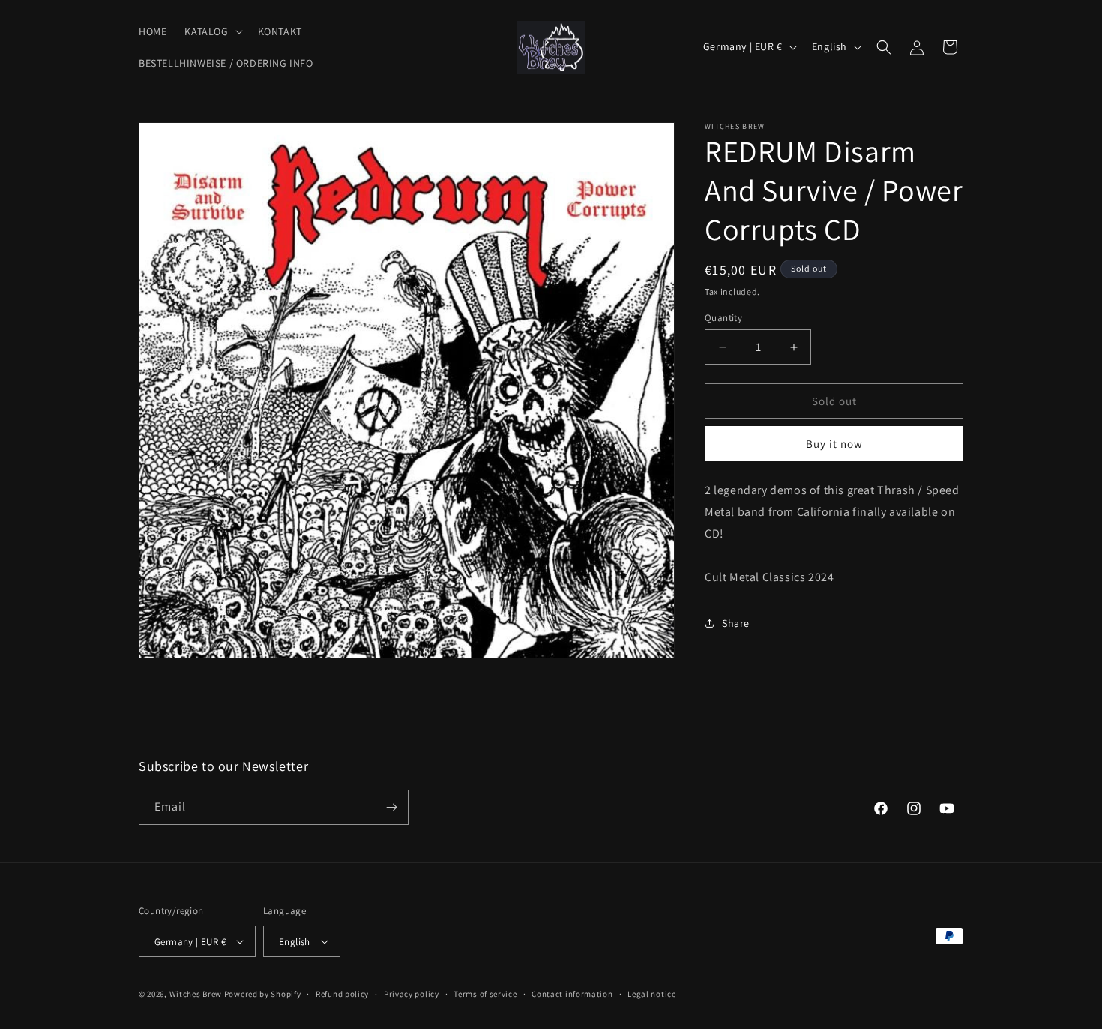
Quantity (723, 317)
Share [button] (736, 623)
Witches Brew (195, 993)
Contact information (572, 993)
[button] (211, 31)
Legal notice (651, 993)
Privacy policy (411, 993)
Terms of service (485, 993)
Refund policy (342, 993)
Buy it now (834, 443)
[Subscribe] (391, 807)
